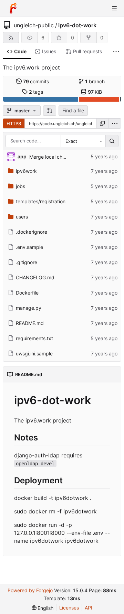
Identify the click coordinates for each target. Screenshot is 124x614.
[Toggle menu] (114, 8)
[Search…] (111, 141)
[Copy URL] (102, 123)
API (88, 608)
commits (36, 81)
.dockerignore (31, 232)
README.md (30, 323)
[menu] (114, 123)
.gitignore (26, 262)
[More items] (116, 52)
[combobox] (83, 141)
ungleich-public (34, 25)
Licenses (69, 608)
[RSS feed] (11, 37)
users (22, 217)
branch (95, 81)
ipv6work (26, 171)
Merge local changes (52, 157)
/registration (40, 201)
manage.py (28, 308)
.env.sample (29, 247)
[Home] (13, 8)
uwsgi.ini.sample (34, 353)
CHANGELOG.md (35, 277)
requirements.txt (34, 338)
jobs (20, 186)
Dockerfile (27, 293)
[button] (49, 110)
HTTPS (14, 123)
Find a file (73, 110)
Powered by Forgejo (30, 590)
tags (36, 92)
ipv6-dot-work (77, 25)
